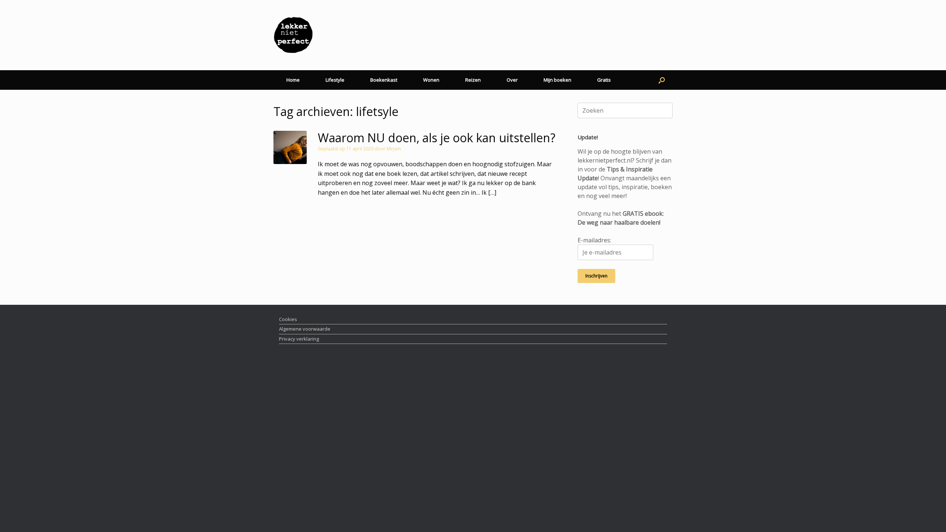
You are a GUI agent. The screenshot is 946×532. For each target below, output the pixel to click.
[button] (662, 80)
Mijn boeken (557, 79)
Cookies (288, 319)
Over (512, 79)
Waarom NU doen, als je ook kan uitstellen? (436, 138)
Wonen (431, 79)
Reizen (473, 79)
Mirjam (394, 149)
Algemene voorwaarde (304, 328)
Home (293, 79)
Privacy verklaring (299, 338)
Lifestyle (335, 79)
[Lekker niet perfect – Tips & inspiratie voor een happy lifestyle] (293, 35)
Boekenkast (383, 79)
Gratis (604, 79)
